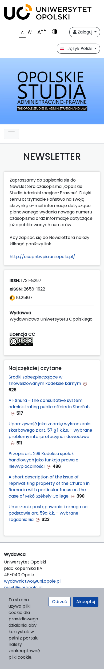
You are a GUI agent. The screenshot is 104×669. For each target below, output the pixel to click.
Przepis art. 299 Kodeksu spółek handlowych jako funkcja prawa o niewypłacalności (43, 460)
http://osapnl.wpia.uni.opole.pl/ (42, 257)
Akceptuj (85, 602)
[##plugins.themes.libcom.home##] (52, 91)
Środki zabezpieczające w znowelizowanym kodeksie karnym (45, 380)
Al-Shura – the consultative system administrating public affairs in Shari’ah (49, 403)
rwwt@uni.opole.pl (23, 587)
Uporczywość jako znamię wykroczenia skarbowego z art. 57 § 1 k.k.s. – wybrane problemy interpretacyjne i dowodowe (50, 430)
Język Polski (78, 48)
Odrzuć (59, 602)
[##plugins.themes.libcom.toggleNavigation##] (11, 134)
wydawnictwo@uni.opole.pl (32, 581)
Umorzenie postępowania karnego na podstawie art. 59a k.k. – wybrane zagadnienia (48, 513)
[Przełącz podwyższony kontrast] (54, 32)
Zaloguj (85, 32)
